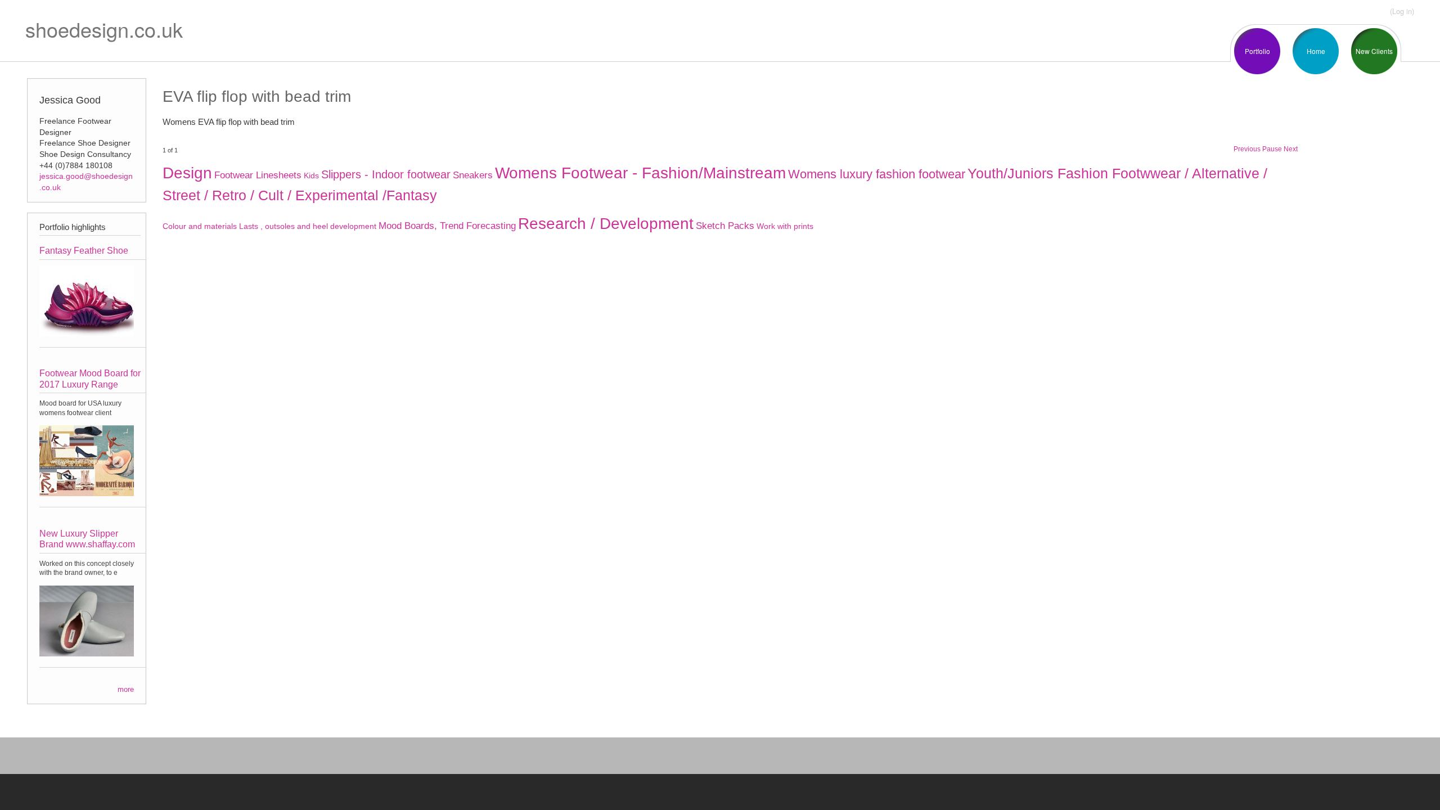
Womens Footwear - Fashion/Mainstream (640, 173)
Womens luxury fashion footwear (876, 174)
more (126, 689)
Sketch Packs (725, 225)
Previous (1247, 149)
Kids (311, 175)
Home (1316, 51)
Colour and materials (200, 226)
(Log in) (1402, 11)
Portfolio (1257, 51)
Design (187, 173)
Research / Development (606, 223)
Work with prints (785, 226)
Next (1291, 149)
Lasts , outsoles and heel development (307, 226)
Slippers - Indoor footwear (386, 174)
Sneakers (473, 175)
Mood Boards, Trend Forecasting (447, 225)
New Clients (1374, 51)
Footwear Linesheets (258, 175)
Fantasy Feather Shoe (83, 250)
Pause (1272, 149)
